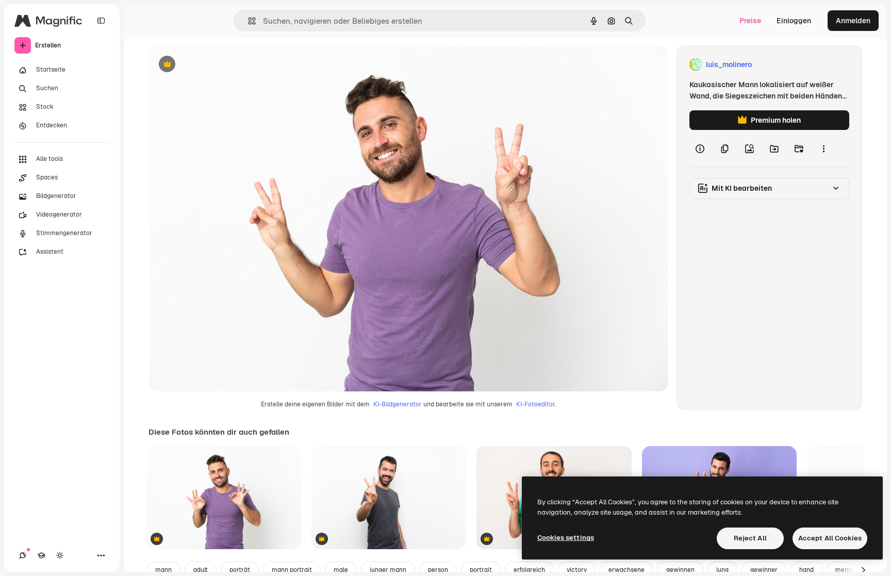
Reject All (750, 538)
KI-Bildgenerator (397, 404)
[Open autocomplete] (248, 21)
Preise (750, 20)
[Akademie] (41, 555)
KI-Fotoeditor (535, 404)
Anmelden (853, 20)
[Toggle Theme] (60, 555)
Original (214, 65)
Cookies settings (565, 537)
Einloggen (794, 20)
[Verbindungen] (22, 555)
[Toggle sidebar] (101, 20)
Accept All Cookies (830, 538)
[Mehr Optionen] (823, 148)
